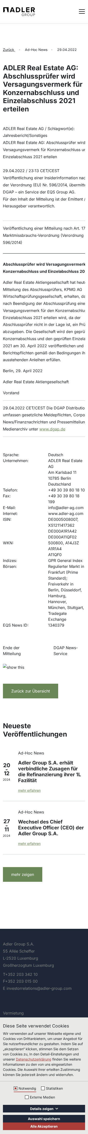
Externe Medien (42, 1097)
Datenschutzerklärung (33, 1059)
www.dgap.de (52, 429)
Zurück (9, 50)
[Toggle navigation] (82, 11)
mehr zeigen (22, 874)
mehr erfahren (29, 790)
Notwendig (27, 1088)
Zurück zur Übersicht (30, 691)
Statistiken (54, 1088)
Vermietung (13, 1013)
